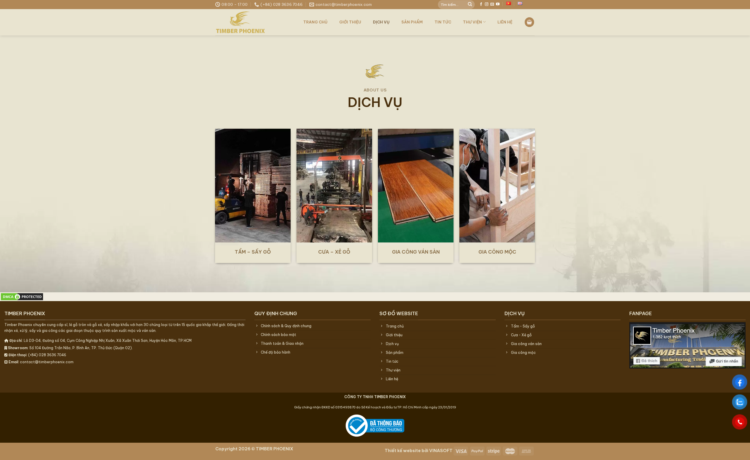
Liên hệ (504, 22)
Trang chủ (315, 22)
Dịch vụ (381, 22)
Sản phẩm (412, 22)
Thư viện (472, 22)
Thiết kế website (403, 450)
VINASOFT (441, 450)
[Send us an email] (492, 4)
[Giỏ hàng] (529, 22)
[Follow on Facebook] (481, 4)
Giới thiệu (350, 22)
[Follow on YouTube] (498, 4)
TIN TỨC (442, 22)
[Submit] (470, 4)
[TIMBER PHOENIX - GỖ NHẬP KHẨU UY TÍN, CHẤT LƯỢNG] (252, 22)
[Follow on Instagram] (486, 4)
